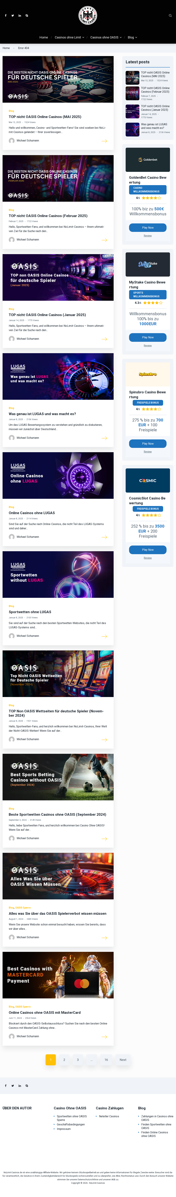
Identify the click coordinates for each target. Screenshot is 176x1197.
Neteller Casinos (109, 1116)
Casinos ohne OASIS (104, 37)
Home (44, 37)
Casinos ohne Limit (68, 37)
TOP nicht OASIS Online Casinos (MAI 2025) (45, 117)
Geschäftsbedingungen (71, 1124)
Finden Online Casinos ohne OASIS (154, 1134)
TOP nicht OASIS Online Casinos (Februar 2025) (48, 216)
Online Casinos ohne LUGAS (32, 513)
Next (123, 1060)
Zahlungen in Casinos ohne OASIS (157, 1118)
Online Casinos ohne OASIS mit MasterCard (45, 1012)
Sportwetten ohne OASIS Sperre (72, 1118)
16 (106, 1060)
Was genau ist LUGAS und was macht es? (42, 414)
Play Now (148, 227)
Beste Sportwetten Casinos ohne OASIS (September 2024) (57, 814)
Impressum (64, 1129)
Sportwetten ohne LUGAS (30, 612)
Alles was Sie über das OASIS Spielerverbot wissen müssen (57, 913)
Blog (131, 37)
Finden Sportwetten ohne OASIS (156, 1126)
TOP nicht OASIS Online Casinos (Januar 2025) (47, 315)
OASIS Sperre (23, 907)
